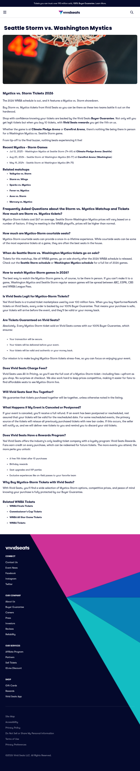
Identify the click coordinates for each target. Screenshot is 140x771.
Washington (104, 157)
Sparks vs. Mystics (20, 184)
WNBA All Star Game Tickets (26, 517)
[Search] (132, 12)
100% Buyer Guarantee (83, 3)
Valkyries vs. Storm (20, 173)
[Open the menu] (5, 12)
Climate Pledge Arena (46, 129)
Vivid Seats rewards (76, 122)
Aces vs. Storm (18, 196)
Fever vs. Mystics (19, 190)
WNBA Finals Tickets (21, 506)
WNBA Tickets (17, 522)
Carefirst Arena (74, 129)
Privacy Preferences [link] (15, 744)
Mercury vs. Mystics (21, 201)
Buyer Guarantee (102, 118)
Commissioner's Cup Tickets (26, 511)
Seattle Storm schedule (35, 262)
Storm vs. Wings (19, 179)
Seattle (107, 151)
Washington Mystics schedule (73, 262)
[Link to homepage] (70, 12)
